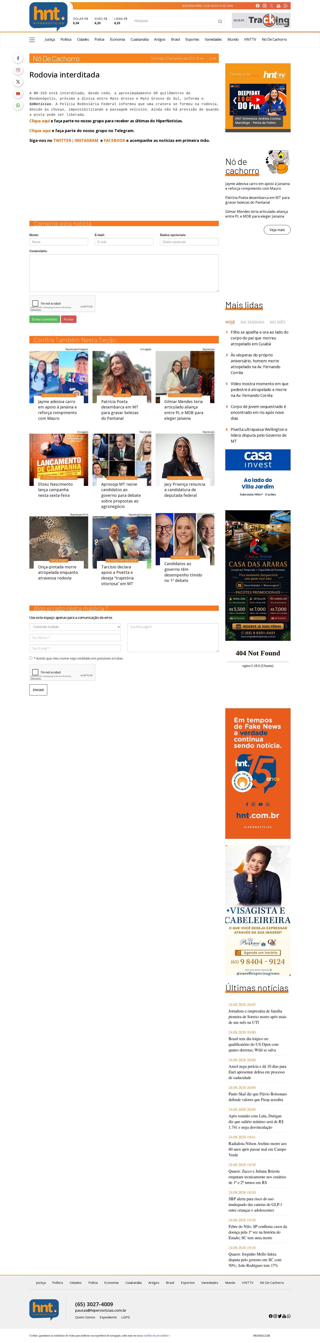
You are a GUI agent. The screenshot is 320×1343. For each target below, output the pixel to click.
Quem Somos (85, 1317)
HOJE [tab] (230, 322)
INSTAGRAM (86, 140)
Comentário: (38, 251)
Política (66, 39)
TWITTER (62, 140)
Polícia (99, 39)
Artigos (159, 39)
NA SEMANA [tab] (252, 322)
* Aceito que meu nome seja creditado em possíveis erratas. (78, 658)
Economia (117, 39)
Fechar (69, 319)
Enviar (38, 690)
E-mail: (100, 235)
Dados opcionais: (173, 235)
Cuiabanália (140, 39)
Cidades (83, 39)
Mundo (233, 39)
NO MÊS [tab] (277, 322)
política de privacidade (156, 1335)
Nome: (34, 235)
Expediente (108, 1317)
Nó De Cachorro (274, 39)
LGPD (125, 1317)
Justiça (50, 39)
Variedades (213, 39)
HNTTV (250, 39)
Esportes (192, 39)
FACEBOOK (114, 140)
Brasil (175, 39)
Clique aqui (40, 120)
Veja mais (277, 229)
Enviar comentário (44, 319)
